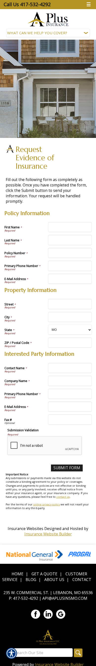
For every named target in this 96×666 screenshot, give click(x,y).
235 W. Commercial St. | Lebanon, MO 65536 (48, 592)
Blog (31, 579)
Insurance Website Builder (48, 534)
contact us (63, 497)
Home (17, 574)
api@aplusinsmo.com (64, 598)
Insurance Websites (25, 528)
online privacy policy (46, 504)
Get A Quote (44, 574)
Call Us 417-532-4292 (27, 4)
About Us (54, 579)
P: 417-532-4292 (23, 598)
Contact (81, 579)
